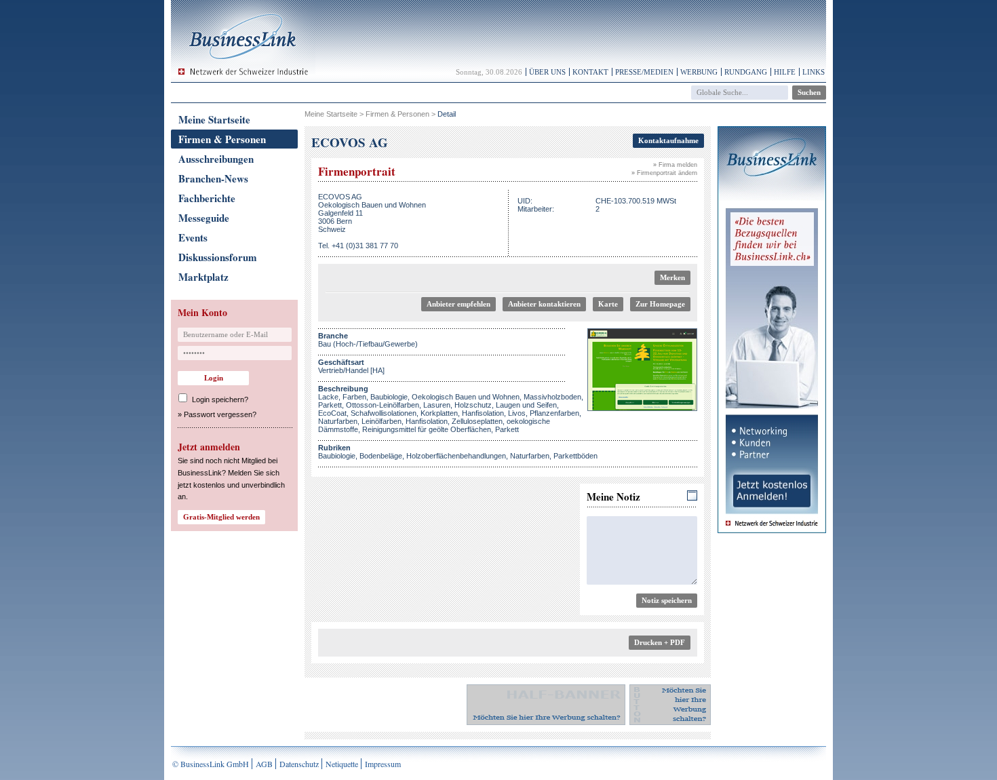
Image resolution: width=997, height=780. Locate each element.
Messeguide (203, 217)
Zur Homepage (660, 304)
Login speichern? (220, 399)
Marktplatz (203, 276)
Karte (608, 304)
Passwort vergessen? (220, 414)
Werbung (699, 72)
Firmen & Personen (222, 139)
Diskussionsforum (217, 257)
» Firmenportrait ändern (664, 173)
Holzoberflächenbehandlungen (456, 456)
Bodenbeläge (380, 456)
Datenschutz (299, 763)
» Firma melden (675, 164)
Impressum (383, 763)
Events (193, 237)
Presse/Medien (644, 72)
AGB (264, 763)
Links (813, 72)
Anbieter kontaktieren (544, 304)
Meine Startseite (214, 119)
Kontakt (590, 72)
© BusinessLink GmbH (210, 763)
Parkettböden (575, 456)
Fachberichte (206, 198)
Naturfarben (529, 456)
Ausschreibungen (216, 158)
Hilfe (785, 72)
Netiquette (342, 763)
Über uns (547, 72)
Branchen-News (213, 178)
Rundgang (745, 72)
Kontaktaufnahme (668, 140)
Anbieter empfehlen (458, 304)
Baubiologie (336, 456)
